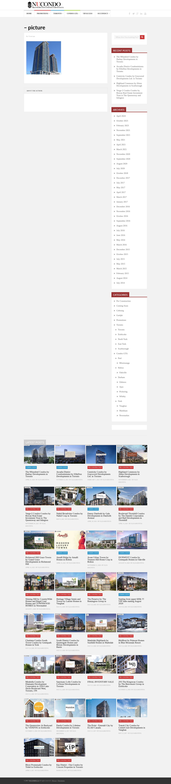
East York (122, 344)
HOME (29, 13)
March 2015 (121, 268)
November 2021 (123, 130)
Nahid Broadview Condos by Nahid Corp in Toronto (69, 514)
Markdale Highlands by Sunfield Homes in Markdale (100, 641)
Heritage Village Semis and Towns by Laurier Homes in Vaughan (69, 601)
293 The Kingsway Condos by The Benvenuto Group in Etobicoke (131, 684)
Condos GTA (72, 13)
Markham (123, 411)
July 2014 (120, 283)
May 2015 (120, 264)
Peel (120, 358)
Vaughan (123, 406)
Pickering (123, 391)
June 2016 (120, 235)
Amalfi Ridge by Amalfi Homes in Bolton (67, 558)
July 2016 (120, 230)
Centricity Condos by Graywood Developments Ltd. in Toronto (130, 77)
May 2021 (120, 140)
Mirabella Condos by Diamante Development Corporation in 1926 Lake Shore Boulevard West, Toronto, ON (37, 686)
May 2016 (120, 240)
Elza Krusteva (43, 480)
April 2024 (121, 116)
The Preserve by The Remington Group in (96, 600)
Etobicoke (122, 334)
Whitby (122, 396)
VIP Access (87, 13)
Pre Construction (123, 301)
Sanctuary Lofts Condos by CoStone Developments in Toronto (68, 684)
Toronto (57, 13)
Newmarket (124, 415)
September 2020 (123, 159)
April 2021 (121, 144)
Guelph (119, 315)
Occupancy (103, 13)
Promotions (42, 13)
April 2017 (121, 192)
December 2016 (123, 206)
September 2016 (123, 221)
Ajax (121, 387)
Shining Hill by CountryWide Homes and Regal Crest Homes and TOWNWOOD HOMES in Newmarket (38, 602)
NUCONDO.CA (34, 781)
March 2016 (121, 245)
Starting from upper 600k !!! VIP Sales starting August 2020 (131, 601)
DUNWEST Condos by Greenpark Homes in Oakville (132, 558)
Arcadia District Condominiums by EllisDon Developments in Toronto (129, 68)
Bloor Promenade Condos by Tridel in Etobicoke (38, 766)
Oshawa (122, 382)
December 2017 (123, 178)
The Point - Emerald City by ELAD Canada (100, 726)
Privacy (54, 781)
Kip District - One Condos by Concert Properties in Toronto (69, 766)
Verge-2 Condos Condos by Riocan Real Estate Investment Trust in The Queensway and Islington (129, 94)
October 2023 (122, 121)
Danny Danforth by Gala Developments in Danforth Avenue (99, 515)
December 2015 (123, 249)
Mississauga (124, 363)
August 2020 (121, 163)
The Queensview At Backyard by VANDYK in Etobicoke (38, 726)
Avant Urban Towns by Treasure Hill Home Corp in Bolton (99, 559)
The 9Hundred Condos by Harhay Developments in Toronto (127, 59)
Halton (121, 368)
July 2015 (120, 259)
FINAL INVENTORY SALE (100, 682)
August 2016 (121, 225)
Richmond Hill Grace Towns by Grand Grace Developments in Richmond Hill (38, 560)
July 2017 (120, 183)
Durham (121, 377)
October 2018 (122, 173)
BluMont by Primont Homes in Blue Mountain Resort (131, 641)
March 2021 (121, 149)
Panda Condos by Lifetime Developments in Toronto (68, 726)
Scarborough (123, 349)
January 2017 (122, 202)
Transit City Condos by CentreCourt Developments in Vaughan (132, 727)
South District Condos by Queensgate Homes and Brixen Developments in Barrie (67, 643)
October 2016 (122, 216)
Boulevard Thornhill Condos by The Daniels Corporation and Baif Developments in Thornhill (131, 516)
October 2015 (122, 254)
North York (122, 339)
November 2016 (123, 211)
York (120, 401)
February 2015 (122, 273)
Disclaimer (61, 781)
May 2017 (120, 187)
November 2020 (123, 154)
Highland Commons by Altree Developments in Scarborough (129, 84)
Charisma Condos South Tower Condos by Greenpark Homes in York (38, 642)
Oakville (123, 372)
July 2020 (120, 168)
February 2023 (122, 125)
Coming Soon (122, 306)
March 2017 (121, 197)
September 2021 (123, 135)
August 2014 (121, 278)
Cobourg (120, 310)
